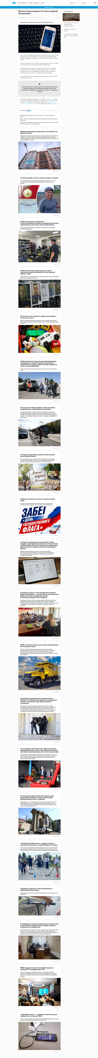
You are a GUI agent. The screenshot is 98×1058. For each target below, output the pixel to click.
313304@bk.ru (54, 103)
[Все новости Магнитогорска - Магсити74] (14, 3)
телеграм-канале (49, 99)
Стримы (30, 2)
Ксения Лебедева (21, 17)
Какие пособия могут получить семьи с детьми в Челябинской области (71, 24)
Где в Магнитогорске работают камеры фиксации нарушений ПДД (71, 35)
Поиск (72, 2)
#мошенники (32, 17)
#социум (27, 17)
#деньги (36, 17)
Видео (42, 2)
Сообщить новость (49, 7)
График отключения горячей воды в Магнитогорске (69, 16)
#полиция (41, 17)
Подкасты (37, 2)
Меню (83, 2)
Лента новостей (22, 2)
